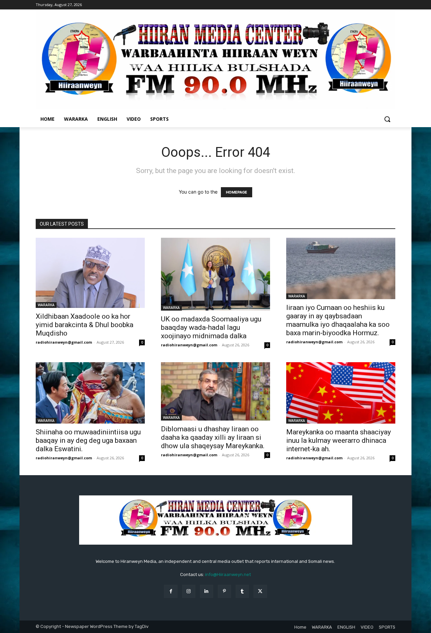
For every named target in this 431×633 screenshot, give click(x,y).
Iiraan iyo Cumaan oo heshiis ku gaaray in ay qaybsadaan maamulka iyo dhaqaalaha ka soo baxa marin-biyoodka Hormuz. (338, 320)
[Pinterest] (224, 591)
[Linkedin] (206, 591)
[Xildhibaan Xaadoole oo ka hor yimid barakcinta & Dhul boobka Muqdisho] (90, 273)
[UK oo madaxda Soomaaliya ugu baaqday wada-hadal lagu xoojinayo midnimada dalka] (215, 274)
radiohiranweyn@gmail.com (64, 342)
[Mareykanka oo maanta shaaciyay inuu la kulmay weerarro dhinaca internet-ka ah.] (340, 393)
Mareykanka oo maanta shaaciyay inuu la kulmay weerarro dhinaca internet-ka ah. (338, 440)
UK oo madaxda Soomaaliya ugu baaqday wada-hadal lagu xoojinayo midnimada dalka (211, 327)
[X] (260, 591)
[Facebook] (170, 591)
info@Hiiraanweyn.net (228, 574)
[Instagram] (188, 591)
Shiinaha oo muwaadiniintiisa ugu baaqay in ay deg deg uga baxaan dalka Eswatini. (88, 440)
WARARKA (46, 305)
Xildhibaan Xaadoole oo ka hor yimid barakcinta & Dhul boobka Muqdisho (84, 324)
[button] (387, 119)
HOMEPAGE (236, 192)
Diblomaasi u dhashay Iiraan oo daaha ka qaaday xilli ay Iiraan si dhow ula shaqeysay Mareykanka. (213, 437)
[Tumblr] (242, 591)
